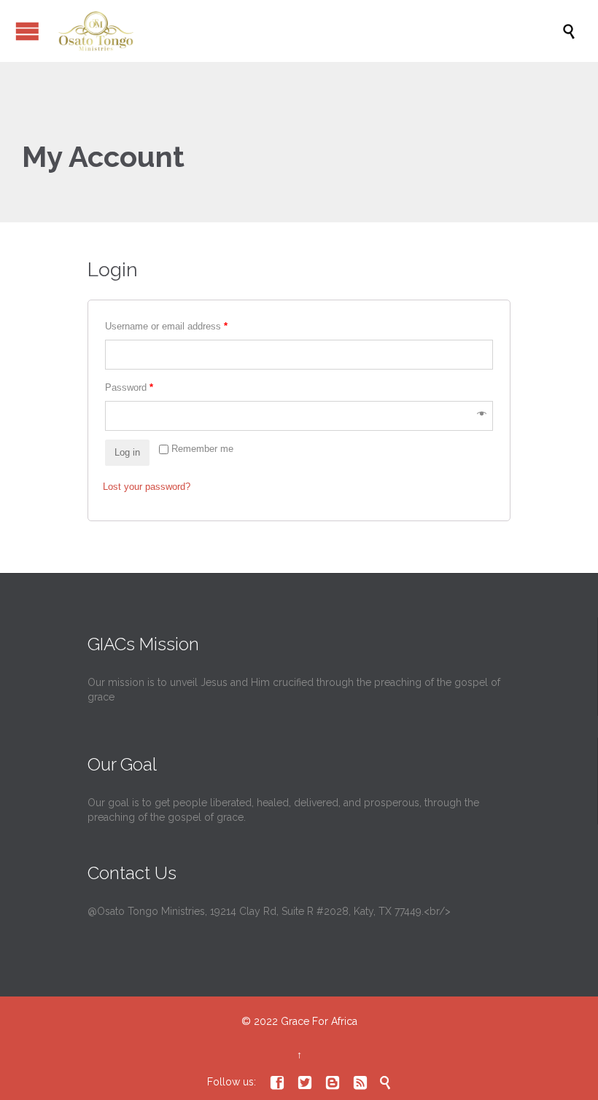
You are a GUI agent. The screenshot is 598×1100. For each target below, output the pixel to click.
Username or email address (166, 326)
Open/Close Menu (27, 31)
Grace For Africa (319, 1021)
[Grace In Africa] (306, 31)
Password (129, 387)
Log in (127, 452)
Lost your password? (146, 486)
